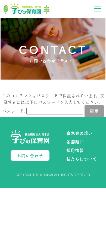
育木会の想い (79, 133)
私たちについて (81, 159)
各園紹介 (75, 141)
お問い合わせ (30, 155)
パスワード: (14, 111)
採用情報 (75, 150)
